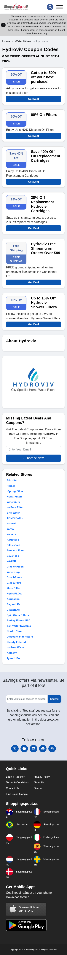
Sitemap (38, 788)
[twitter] (15, 748)
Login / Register (15, 776)
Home (6, 41)
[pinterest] (43, 748)
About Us (39, 782)
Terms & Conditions (17, 782)
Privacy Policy (42, 776)
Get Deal (33, 98)
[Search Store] (50, 7)
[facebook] (24, 748)
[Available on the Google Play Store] (26, 924)
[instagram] (52, 748)
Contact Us (12, 788)
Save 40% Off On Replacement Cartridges (45, 156)
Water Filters (23, 41)
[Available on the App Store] (26, 909)
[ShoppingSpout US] (16, 6)
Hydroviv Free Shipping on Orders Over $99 (45, 248)
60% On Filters (44, 115)
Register (54, 699)
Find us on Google (17, 793)
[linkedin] (33, 748)
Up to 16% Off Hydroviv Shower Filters (44, 302)
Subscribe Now (33, 458)
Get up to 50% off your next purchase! (43, 77)
